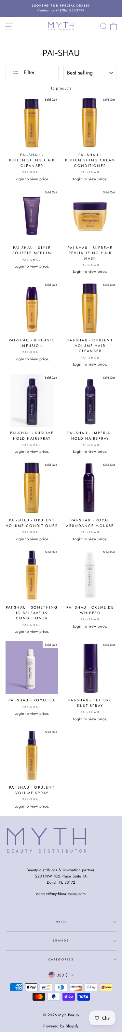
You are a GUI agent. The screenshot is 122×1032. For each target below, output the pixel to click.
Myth (61, 922)
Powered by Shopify (60, 1026)
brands (61, 940)
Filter (28, 72)
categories (61, 959)
